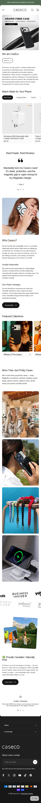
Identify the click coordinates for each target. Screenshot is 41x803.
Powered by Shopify (27, 793)
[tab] (7, 97)
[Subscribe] (35, 762)
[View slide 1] (18, 189)
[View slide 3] (23, 189)
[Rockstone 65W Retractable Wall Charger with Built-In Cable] (17, 118)
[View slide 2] (20, 189)
